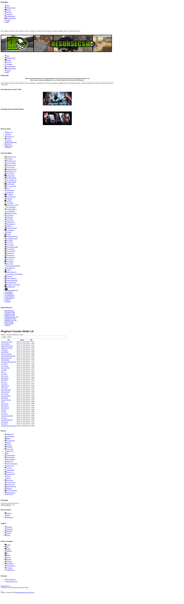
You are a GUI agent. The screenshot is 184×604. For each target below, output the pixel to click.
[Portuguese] (12, 503)
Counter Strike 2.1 (10, 296)
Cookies (7, 22)
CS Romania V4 (9, 298)
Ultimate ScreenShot (7, 348)
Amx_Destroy (5, 378)
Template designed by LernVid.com (24, 592)
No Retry (3, 412)
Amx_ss (3, 372)
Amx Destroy (4, 422)
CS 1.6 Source (9, 292)
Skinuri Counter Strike (11, 142)
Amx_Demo (4, 414)
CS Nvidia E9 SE (9, 295)
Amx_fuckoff (4, 394)
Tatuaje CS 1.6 (9, 145)
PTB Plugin (4, 350)
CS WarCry (8, 301)
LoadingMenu (4, 352)
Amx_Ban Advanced (6, 420)
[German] (7, 503)
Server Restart (5, 408)
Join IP (3, 402)
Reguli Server (5, 406)
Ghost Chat (4, 424)
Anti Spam (4, 418)
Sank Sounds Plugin (6, 342)
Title (8, 340)
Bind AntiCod (4, 380)
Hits (31, 340)
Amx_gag (3, 382)
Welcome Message (6, 358)
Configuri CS (8, 147)
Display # (5, 337)
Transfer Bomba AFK (7, 416)
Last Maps (4, 370)
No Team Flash (5, 368)
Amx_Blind (4, 364)
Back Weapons (5, 360)
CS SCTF (7, 300)
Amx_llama (4, 384)
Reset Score (4, 376)
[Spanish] (17, 503)
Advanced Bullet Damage (8, 356)
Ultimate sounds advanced (8, 362)
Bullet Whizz (4, 398)
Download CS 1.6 (5, 586)
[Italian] (10, 503)
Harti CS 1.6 (8, 144)
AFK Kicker (4, 388)
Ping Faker (4, 374)
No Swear (3, 410)
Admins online (5, 386)
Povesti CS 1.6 (9, 494)
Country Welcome (6, 400)
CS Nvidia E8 (8, 293)
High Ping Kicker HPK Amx (8, 426)
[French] (5, 503)
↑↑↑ (2, 591)
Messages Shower (6, 354)
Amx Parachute (5, 344)
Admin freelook (5, 392)
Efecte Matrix (5, 404)
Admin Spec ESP (6, 390)
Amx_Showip (4, 366)
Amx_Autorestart (5, 396)
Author (22, 340)
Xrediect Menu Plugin (7, 346)
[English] (2, 503)
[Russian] (15, 503)
